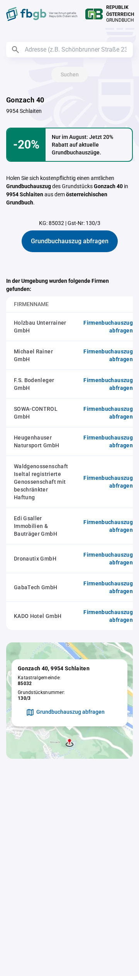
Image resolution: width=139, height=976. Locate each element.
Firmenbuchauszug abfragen (108, 327)
